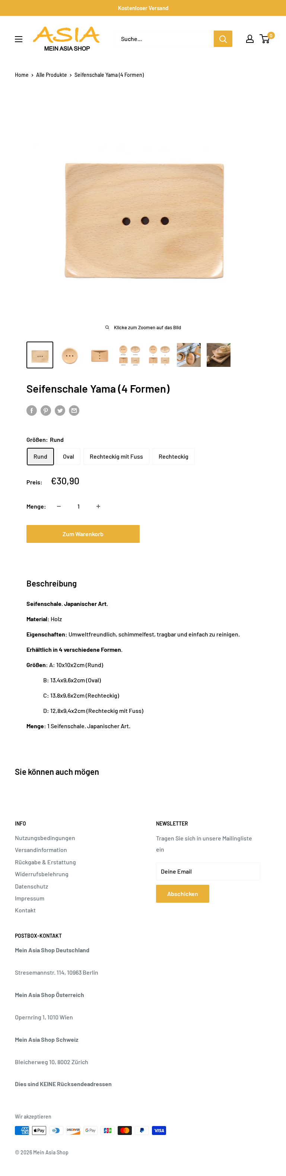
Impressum (29, 898)
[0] (265, 38)
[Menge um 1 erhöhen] (98, 506)
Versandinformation (41, 849)
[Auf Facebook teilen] (31, 410)
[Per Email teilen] (74, 410)
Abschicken (182, 893)
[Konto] (250, 39)
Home (22, 75)
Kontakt (25, 910)
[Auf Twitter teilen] (60, 410)
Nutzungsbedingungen (45, 837)
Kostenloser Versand (143, 7)
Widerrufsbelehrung (42, 873)
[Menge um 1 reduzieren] (59, 506)
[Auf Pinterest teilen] (46, 410)
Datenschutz (31, 886)
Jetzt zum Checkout (203, 533)
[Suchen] (223, 39)
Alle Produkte (51, 75)
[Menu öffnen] (18, 39)
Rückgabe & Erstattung (45, 861)
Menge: (36, 506)
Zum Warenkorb (83, 533)
